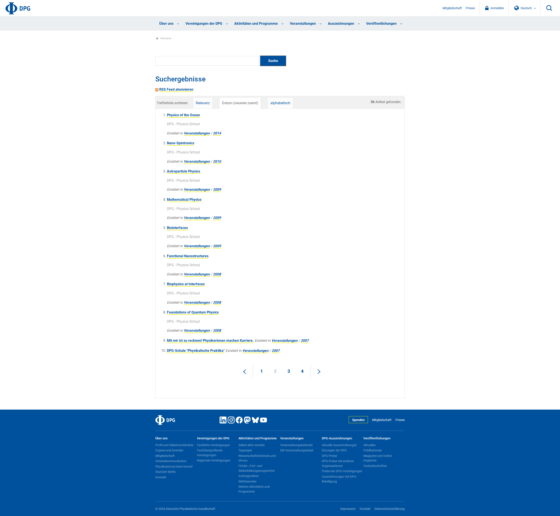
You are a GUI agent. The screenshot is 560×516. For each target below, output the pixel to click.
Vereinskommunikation (171, 461)
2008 (217, 274)
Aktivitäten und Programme (256, 23)
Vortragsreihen (248, 476)
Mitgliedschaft (452, 8)
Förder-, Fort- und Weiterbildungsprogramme (256, 468)
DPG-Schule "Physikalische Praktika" (196, 351)
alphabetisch (280, 103)
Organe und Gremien (169, 450)
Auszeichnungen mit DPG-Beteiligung (339, 479)
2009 (217, 189)
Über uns (166, 23)
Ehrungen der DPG (334, 450)
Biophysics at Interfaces (186, 284)
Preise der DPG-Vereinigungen (342, 471)
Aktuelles (369, 445)
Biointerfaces (177, 228)
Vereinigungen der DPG (204, 23)
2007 (305, 340)
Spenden (358, 420)
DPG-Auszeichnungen (337, 438)
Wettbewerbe (247, 481)
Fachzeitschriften (375, 466)
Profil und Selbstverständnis (174, 445)
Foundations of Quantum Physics (193, 312)
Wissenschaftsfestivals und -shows (257, 458)
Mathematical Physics (184, 199)
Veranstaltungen (303, 23)
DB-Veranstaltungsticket (296, 450)
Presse (470, 8)
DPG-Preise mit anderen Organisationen (338, 463)
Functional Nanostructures (187, 256)
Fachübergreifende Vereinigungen (209, 453)
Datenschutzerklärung (389, 509)
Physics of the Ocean (183, 115)
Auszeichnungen (341, 23)
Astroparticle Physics (183, 171)
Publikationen (372, 450)
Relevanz (203, 103)
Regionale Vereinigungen (213, 460)
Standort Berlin (165, 472)
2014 (217, 133)
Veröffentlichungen (381, 23)
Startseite (165, 38)
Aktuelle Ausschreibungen (339, 445)
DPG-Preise (329, 456)
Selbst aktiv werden (251, 445)
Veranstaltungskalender (296, 445)
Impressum (347, 509)
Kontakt (160, 477)
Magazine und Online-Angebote (378, 458)
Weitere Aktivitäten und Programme (254, 489)
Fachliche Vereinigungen (213, 445)
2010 (217, 161)
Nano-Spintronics (180, 143)
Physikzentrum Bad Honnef (173, 466)
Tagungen (245, 450)
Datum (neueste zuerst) (240, 103)
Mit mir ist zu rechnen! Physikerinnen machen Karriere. (210, 340)
